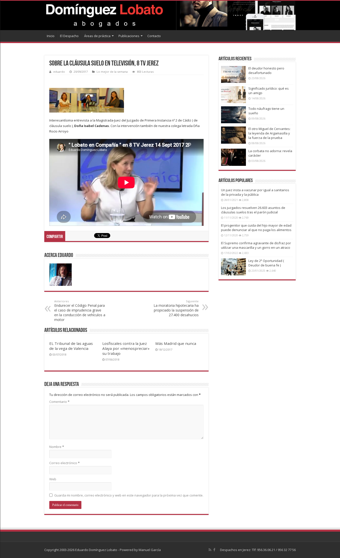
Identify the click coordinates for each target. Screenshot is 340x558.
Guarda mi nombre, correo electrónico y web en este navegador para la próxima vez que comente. (128, 495)
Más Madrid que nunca (175, 343)
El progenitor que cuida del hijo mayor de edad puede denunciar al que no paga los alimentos (256, 227)
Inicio (51, 36)
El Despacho (69, 36)
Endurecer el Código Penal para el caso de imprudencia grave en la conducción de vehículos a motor (79, 310)
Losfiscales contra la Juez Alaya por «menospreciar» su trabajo (126, 348)
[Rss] (210, 550)
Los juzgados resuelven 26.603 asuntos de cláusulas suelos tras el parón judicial (253, 209)
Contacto (154, 36)
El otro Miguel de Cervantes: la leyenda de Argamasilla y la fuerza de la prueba (269, 133)
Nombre (56, 446)
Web (52, 479)
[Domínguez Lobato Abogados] (170, 15)
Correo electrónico (64, 463)
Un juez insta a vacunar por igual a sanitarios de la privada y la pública (255, 192)
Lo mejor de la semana (112, 71)
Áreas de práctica (97, 36)
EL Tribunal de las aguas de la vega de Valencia (71, 346)
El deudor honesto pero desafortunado (266, 70)
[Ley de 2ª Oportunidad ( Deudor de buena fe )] (233, 266)
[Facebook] (214, 550)
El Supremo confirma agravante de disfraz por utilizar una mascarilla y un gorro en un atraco (256, 245)
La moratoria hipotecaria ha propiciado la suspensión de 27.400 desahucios (176, 308)
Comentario (59, 401)
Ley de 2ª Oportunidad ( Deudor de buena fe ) (266, 262)
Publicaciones (128, 36)
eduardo (59, 71)
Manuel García (150, 550)
